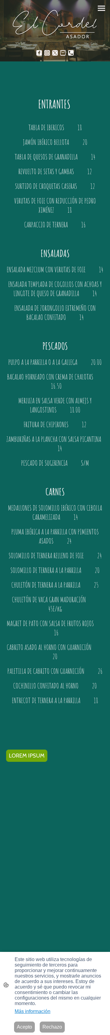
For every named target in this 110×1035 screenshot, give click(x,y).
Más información (32, 1011)
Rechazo (52, 1026)
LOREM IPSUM (27, 755)
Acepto (24, 1026)
